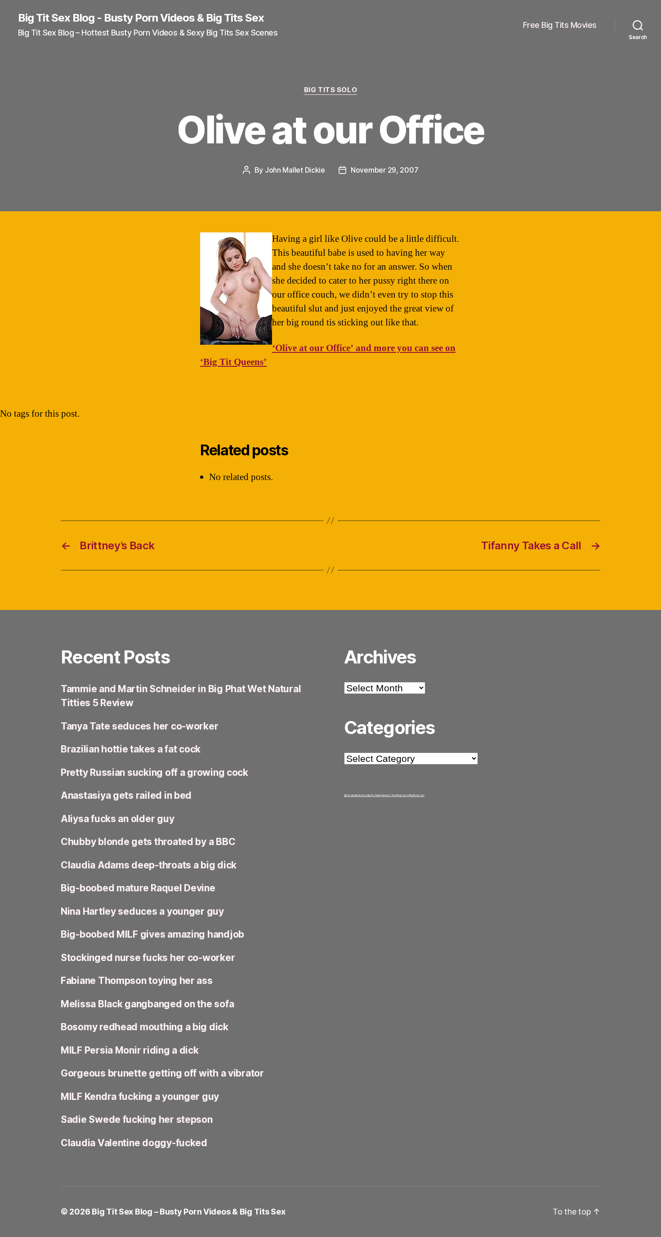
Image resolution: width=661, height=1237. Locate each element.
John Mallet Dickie (295, 169)
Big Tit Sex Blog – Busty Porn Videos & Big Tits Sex (188, 1211)
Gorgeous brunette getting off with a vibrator (162, 1073)
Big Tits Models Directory (355, 795)
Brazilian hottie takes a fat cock (131, 749)
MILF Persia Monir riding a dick (130, 1050)
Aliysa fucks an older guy (117, 818)
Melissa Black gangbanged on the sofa (147, 1004)
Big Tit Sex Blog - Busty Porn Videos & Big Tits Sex (141, 18)
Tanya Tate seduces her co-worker (139, 726)
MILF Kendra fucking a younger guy (140, 1096)
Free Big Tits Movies (560, 25)
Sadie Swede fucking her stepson (137, 1119)
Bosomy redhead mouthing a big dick (144, 1026)
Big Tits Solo (330, 90)
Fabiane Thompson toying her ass (137, 980)
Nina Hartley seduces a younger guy (142, 911)
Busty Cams (403, 795)
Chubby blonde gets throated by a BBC (148, 841)
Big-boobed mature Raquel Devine (138, 888)
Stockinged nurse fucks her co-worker (148, 957)
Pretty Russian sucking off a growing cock (154, 772)
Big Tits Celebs (374, 795)
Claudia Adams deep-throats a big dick (149, 865)
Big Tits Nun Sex (416, 795)
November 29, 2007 (384, 169)
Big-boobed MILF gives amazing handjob (152, 934)
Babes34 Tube (389, 795)
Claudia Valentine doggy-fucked (134, 1142)
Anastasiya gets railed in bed (126, 795)
